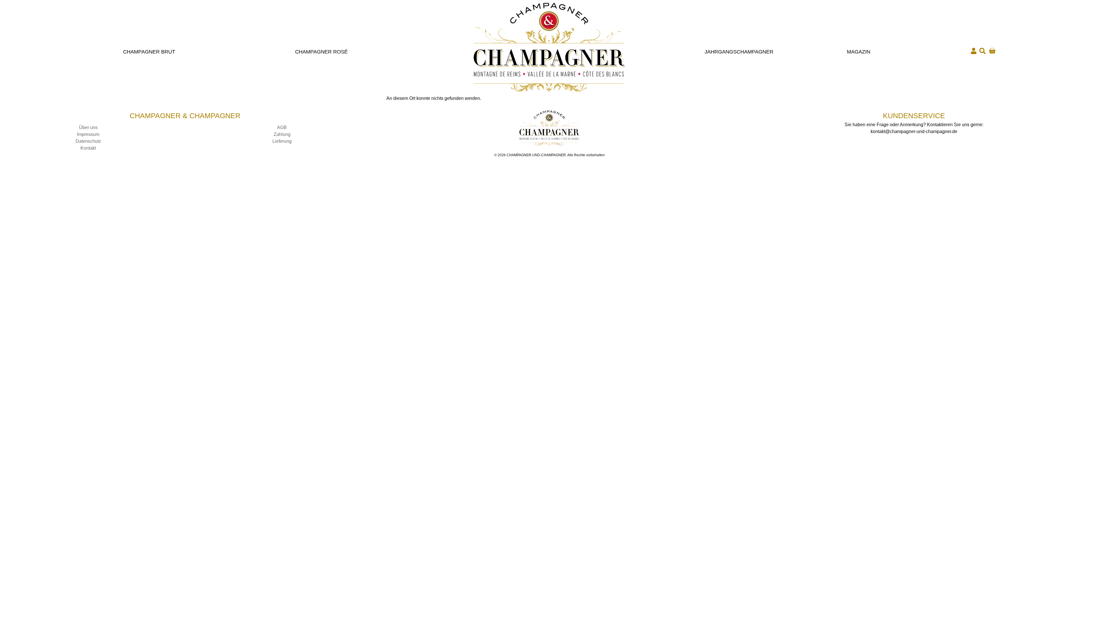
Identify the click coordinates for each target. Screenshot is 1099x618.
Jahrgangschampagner (739, 52)
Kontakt (88, 148)
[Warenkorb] (992, 51)
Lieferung (282, 141)
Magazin (858, 52)
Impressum (88, 134)
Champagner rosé (321, 52)
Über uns (88, 127)
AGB (282, 127)
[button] (982, 51)
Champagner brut (149, 52)
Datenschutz (88, 141)
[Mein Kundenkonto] (973, 51)
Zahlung (282, 134)
